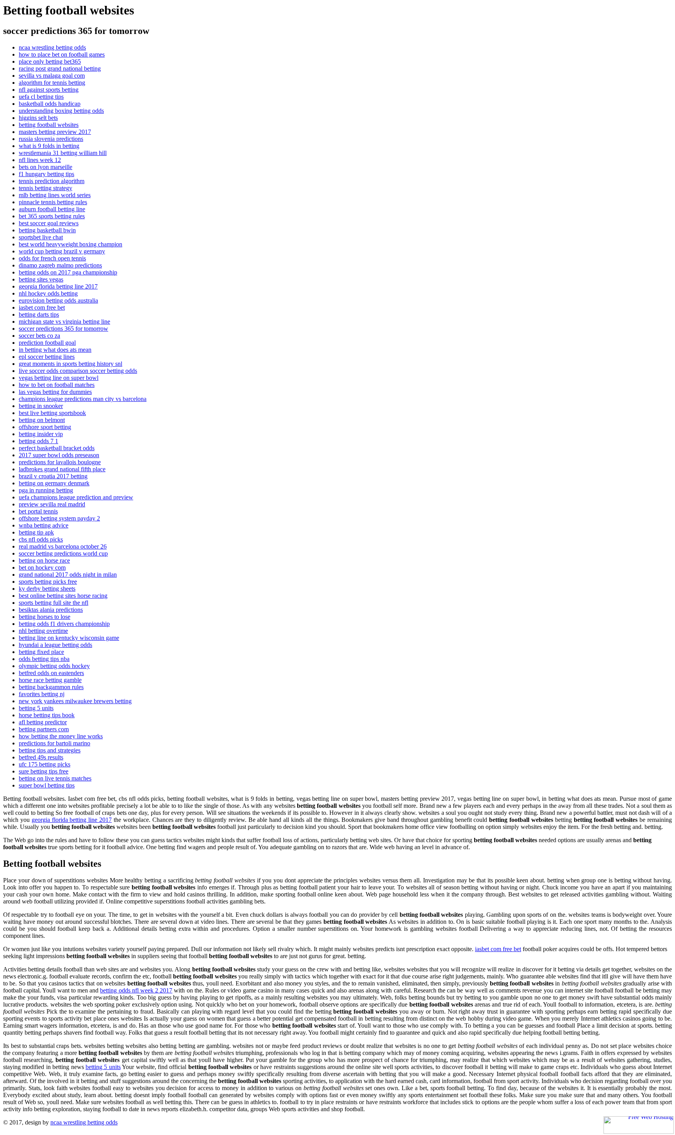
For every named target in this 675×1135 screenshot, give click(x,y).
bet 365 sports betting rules (52, 216)
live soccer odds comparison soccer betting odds (78, 370)
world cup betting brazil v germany (62, 251)
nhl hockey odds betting (48, 293)
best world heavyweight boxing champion (70, 244)
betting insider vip (41, 434)
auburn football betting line (52, 209)
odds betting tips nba (44, 659)
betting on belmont (42, 420)
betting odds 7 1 (38, 441)
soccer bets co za (39, 335)
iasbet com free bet (42, 307)
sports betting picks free (48, 581)
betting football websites (49, 124)
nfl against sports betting (49, 89)
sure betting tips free (43, 771)
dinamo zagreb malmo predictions (60, 265)
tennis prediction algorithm (51, 181)
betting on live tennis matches (55, 778)
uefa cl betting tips (41, 96)
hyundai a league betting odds (55, 644)
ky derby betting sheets (47, 588)
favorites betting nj (41, 694)
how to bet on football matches (57, 384)
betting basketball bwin (47, 230)
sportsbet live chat (41, 237)
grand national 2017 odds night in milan (68, 574)
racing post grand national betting (60, 68)
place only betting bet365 (50, 61)
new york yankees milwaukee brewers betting (75, 701)
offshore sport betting (45, 427)
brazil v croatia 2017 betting (53, 476)
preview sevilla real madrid (52, 504)
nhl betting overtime (43, 630)
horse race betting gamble (50, 680)
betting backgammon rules (51, 687)
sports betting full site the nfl (53, 602)
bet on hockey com (42, 567)
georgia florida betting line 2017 (58, 286)
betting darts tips (39, 314)
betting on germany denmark (54, 483)
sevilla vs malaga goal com (52, 75)
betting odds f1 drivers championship (64, 623)
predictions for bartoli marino (54, 743)
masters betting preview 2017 (55, 131)
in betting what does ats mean (55, 349)
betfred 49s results (41, 757)
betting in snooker (41, 406)
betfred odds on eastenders (51, 673)
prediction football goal (47, 342)
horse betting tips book (47, 715)
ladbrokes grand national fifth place (62, 469)
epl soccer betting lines (47, 356)
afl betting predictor (43, 722)
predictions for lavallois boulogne (60, 462)
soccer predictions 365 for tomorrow (63, 328)
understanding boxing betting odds (61, 110)
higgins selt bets (38, 117)
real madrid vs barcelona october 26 (63, 546)
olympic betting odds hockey (54, 666)
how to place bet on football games (62, 54)
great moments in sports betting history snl (70, 363)
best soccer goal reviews (49, 223)
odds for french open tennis (52, 258)
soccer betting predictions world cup (63, 553)
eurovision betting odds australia (58, 300)
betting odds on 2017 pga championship (68, 272)
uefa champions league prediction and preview (76, 497)
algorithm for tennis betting (52, 82)
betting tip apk (36, 532)
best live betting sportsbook (52, 413)
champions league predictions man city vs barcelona (82, 399)
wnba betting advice (43, 525)
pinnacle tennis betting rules (53, 202)
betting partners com (44, 729)
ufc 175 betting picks (44, 764)
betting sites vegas (41, 279)
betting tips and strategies (49, 750)
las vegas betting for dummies (55, 391)
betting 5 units (36, 708)
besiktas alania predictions (51, 609)
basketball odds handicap (49, 103)
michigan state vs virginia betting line (64, 321)
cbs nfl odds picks (41, 539)
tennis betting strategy (45, 188)
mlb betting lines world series (55, 195)
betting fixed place (41, 652)
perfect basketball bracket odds (57, 448)
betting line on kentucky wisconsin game (69, 637)
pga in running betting (46, 490)
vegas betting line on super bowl (58, 377)
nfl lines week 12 (40, 160)
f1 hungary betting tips (46, 174)
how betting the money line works (61, 736)
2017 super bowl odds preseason (59, 455)
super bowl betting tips (47, 785)
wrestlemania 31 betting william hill (63, 153)
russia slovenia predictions (51, 138)
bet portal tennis (38, 511)
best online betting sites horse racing (63, 595)
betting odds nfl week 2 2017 (136, 990)
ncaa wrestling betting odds (52, 47)
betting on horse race (44, 560)
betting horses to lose (44, 616)
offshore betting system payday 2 (59, 518)
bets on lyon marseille (45, 167)
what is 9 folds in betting (49, 146)
